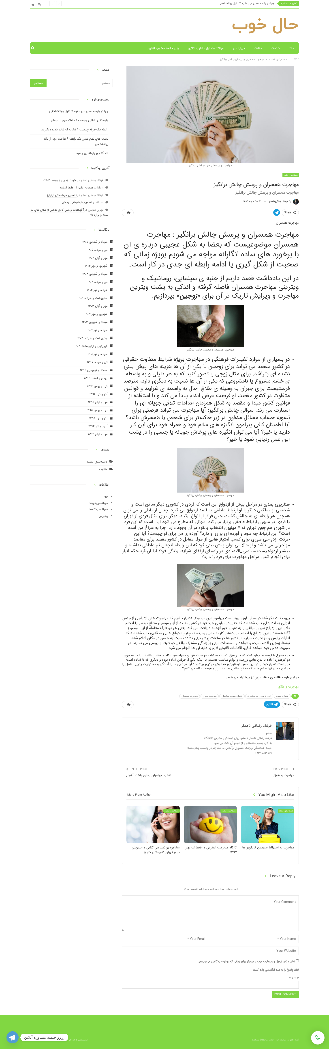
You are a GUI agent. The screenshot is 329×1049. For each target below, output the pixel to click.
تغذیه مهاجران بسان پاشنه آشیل (148, 775)
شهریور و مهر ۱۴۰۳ (96, 313)
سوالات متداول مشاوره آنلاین (206, 48)
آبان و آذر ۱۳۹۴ (97, 426)
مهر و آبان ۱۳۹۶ (97, 402)
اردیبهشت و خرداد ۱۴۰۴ (92, 298)
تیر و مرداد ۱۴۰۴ (97, 281)
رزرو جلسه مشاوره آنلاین (163, 48)
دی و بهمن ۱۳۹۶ (97, 386)
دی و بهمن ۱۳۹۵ (97, 410)
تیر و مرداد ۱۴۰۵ (97, 249)
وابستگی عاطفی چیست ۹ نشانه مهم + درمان (79, 120)
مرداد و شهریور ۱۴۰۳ (94, 322)
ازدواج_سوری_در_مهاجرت (259, 696)
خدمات (275, 48)
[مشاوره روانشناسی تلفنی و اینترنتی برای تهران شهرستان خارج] (153, 824)
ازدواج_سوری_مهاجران (232, 696)
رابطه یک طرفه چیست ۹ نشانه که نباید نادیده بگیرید (74, 129)
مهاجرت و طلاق (288, 686)
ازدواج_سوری (282, 696)
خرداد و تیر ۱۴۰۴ (97, 290)
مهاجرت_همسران (190, 696)
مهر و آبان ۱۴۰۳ (97, 305)
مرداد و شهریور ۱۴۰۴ (94, 273)
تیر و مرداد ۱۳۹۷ (97, 362)
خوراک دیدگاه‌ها (99, 509)
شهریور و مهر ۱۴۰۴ (96, 265)
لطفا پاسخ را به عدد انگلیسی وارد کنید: (276, 969)
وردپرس (103, 516)
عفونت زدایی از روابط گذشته (60, 180)
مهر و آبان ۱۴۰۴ (97, 257)
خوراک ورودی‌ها (99, 503)
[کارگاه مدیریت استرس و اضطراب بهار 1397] (210, 824)
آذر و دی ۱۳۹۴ (98, 418)
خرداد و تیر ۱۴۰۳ (97, 330)
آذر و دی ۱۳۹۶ (98, 394)
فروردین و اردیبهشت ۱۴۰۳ (91, 346)
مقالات (258, 48)
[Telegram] (12, 1037)
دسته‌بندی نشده (97, 461)
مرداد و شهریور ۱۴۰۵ (94, 241)
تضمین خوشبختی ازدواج (62, 195)
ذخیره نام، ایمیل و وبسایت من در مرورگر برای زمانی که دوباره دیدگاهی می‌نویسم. (246, 961)
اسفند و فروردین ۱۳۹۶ (93, 370)
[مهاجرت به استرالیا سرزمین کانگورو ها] (267, 824)
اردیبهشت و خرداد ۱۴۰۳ (92, 338)
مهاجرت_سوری (209, 696)
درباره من (239, 48)
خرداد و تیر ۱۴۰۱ (97, 354)
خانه (291, 48)
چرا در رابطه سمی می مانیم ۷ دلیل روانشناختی (246, 3)
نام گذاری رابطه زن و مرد (92, 153)
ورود (105, 496)
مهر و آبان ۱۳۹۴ (97, 434)
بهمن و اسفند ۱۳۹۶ (95, 378)
